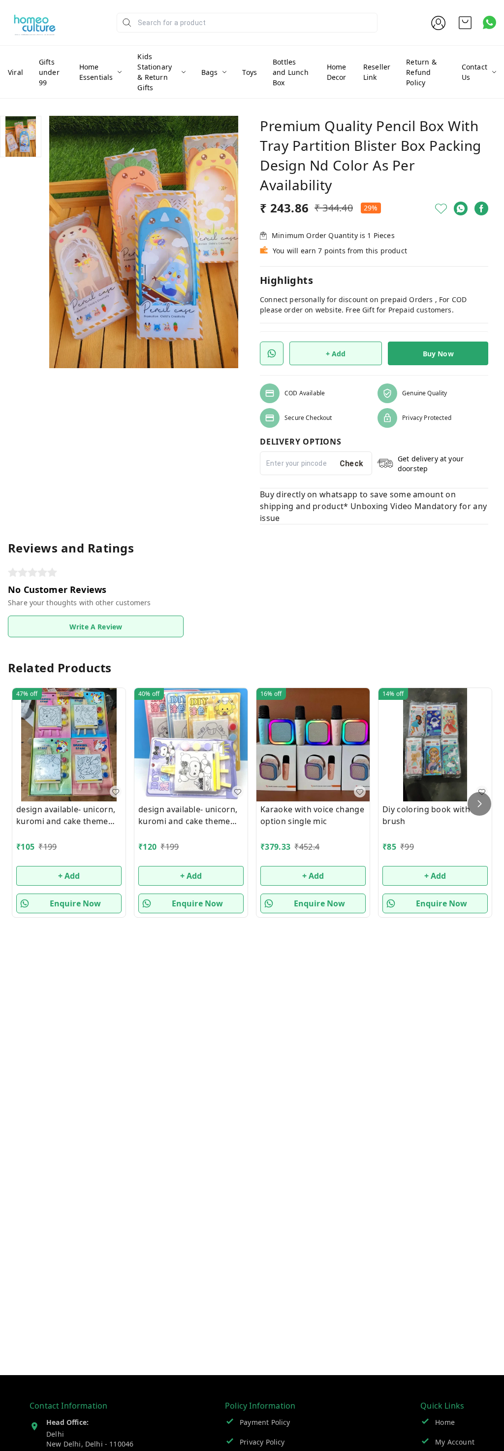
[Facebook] (481, 208)
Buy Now (438, 353)
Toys (249, 72)
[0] (465, 22)
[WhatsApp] (461, 208)
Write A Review (95, 626)
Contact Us (474, 72)
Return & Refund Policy (421, 72)
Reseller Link (376, 72)
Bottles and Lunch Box (291, 72)
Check (351, 463)
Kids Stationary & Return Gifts (154, 72)
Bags (209, 72)
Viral (15, 72)
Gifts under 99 (49, 72)
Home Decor (336, 72)
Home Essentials (96, 72)
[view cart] (465, 22)
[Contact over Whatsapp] (489, 22)
